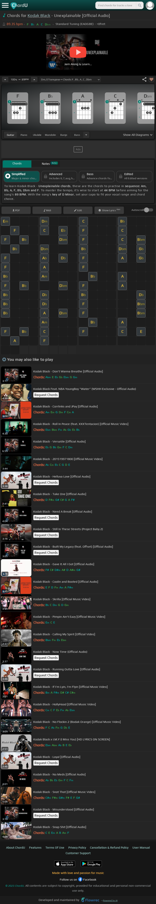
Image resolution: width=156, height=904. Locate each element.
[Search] (139, 5)
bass (77, 134)
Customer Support (78, 853)
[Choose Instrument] (86, 135)
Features (35, 847)
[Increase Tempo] (34, 79)
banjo (63, 134)
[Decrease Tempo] (5, 79)
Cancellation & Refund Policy (109, 847)
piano (24, 134)
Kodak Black (39, 15)
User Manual (141, 847)
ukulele (37, 134)
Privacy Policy (77, 847)
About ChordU (15, 847)
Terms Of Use (54, 847)
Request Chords (46, 395)
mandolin (50, 134)
